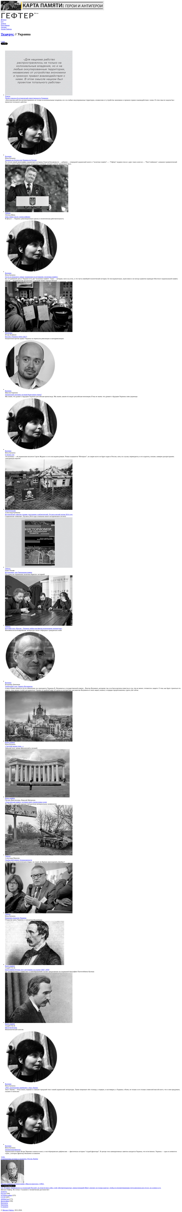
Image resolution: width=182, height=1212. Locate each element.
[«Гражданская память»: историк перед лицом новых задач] (37, 797)
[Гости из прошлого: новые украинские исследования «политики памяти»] (31, 271)
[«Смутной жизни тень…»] (38, 741)
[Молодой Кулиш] (38, 1022)
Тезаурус (7, 34)
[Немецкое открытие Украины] (38, 913)
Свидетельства (10, 511)
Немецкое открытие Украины (15, 918)
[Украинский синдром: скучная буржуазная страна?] (30, 389)
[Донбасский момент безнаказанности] (38, 855)
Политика (8, 333)
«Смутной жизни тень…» (14, 746)
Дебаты (7, 213)
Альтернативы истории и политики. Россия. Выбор (19, 1159)
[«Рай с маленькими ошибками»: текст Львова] (31, 1082)
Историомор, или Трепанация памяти (18, 572)
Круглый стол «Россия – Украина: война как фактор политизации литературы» (33, 628)
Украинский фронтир (13, 1149)
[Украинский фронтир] (31, 1144)
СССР (3, 1197)
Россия (3, 1193)
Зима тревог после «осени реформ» (17, 217)
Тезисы (3, 23)
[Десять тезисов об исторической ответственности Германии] (38, 95)
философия (5, 1201)
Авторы (4, 27)
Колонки (8, 156)
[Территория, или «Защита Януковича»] (30, 681)
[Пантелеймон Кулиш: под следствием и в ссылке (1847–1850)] (34, 964)
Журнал (3, 20)
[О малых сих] (31, 449)
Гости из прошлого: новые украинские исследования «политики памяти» (31, 277)
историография (6, 1195)
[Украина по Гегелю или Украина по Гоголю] (31, 155)
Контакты (4, 1203)
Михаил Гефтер (8, 1210)
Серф (3, 42)
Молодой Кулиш (11, 1028)
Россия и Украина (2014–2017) (16, 337)
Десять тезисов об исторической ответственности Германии (26, 98)
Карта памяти (10, 742)
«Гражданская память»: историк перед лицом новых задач (26, 802)
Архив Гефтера (6, 29)
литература (5, 1199)
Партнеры (4, 1205)
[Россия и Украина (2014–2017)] (38, 331)
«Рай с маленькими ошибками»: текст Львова (21, 1088)
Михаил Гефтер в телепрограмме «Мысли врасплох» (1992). (22, 1184)
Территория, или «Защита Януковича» (19, 686)
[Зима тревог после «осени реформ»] (36, 211)
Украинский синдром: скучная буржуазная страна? (23, 394)
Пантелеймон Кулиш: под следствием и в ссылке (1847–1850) (27, 970)
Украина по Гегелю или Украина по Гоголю (21, 160)
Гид (2, 21)
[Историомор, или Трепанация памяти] (38, 567)
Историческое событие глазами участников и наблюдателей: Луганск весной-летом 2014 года (38, 514)
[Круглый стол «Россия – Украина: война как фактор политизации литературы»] (38, 625)
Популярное (5, 25)
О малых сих (9, 455)
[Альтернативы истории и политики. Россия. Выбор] (12, 1182)
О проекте (4, 1207)
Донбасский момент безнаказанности (18, 860)
